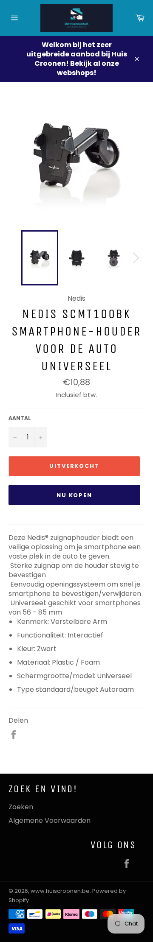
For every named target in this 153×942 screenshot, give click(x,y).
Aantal (19, 418)
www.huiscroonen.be (60, 890)
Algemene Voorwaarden (49, 820)
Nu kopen (75, 495)
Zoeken (20, 807)
